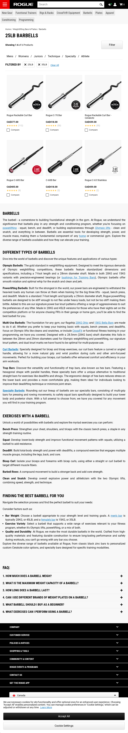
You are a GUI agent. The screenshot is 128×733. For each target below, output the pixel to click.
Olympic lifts (102, 228)
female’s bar (48, 519)
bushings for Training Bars (78, 277)
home (82, 236)
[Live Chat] (110, 4)
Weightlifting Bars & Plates (25, 29)
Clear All (54, 65)
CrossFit (77, 330)
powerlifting (10, 228)
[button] (101, 4)
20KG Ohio (82, 322)
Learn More (46, 707)
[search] (70, 4)
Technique (54, 56)
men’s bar (116, 515)
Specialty (70, 56)
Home (8, 29)
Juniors (38, 56)
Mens (10, 56)
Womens (23, 56)
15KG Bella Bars (104, 322)
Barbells (42, 29)
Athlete (85, 56)
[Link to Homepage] (24, 4)
